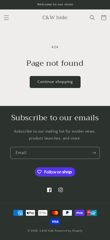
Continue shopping (55, 82)
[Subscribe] (94, 153)
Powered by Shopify (69, 230)
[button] (6, 17)
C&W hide (47, 230)
